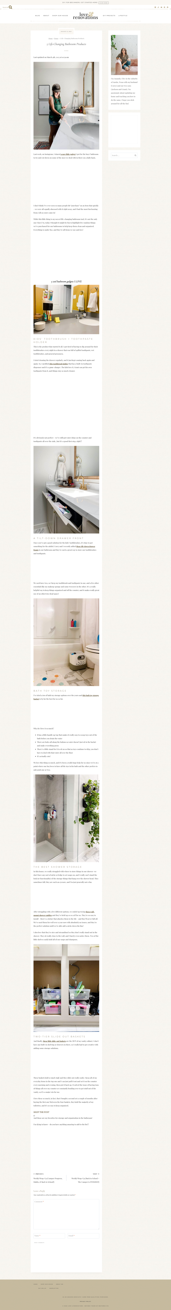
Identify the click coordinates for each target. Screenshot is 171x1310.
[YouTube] (161, 7)
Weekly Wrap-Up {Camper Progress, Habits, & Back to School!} (47, 1178)
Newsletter (54, 1288)
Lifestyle (123, 15)
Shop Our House (60, 15)
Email (72, 1235)
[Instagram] (155, 7)
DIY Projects (109, 15)
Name (37, 1235)
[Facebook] (167, 7)
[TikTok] (158, 7)
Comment (39, 1201)
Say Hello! (42, 1288)
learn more (104, 2)
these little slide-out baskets (54, 1041)
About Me (59, 1284)
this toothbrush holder (58, 363)
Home (51, 38)
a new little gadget (68, 154)
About (46, 15)
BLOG (37, 15)
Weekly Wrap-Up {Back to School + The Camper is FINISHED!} (85, 1178)
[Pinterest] (164, 7)
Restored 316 (104, 1306)
